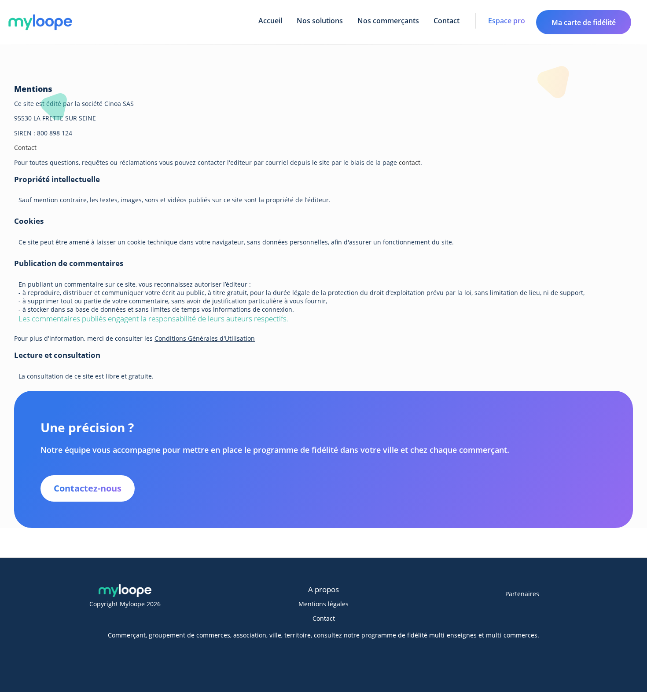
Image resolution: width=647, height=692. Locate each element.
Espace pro (506, 20)
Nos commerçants (388, 20)
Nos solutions (320, 20)
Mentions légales (323, 604)
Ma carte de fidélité (583, 22)
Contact (447, 20)
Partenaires (522, 594)
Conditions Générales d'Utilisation (204, 338)
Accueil (270, 20)
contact (409, 162)
